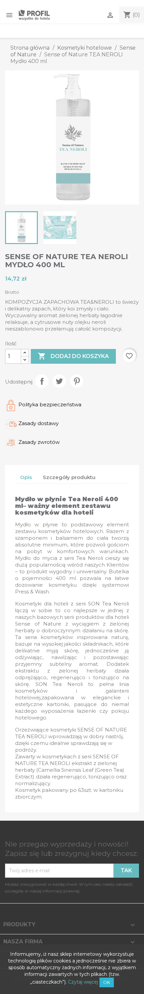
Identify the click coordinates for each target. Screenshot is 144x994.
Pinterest (76, 381)
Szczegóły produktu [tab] (69, 477)
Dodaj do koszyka (73, 356)
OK (106, 982)
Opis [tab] (26, 477)
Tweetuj (59, 381)
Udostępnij (42, 381)
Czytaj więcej (83, 982)
